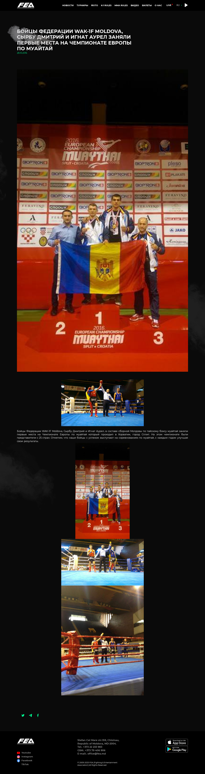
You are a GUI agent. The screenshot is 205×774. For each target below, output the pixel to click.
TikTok (25, 764)
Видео (135, 5)
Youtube (26, 752)
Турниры (82, 5)
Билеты (147, 5)
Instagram (27, 756)
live (168, 5)
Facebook (26, 760)
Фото (94, 5)
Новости (68, 5)
